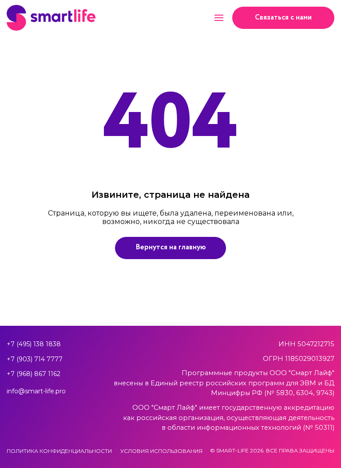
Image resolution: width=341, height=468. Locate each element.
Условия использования (161, 451)
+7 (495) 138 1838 (34, 344)
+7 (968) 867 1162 (33, 374)
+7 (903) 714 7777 (35, 359)
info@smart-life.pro (36, 391)
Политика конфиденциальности (59, 451)
